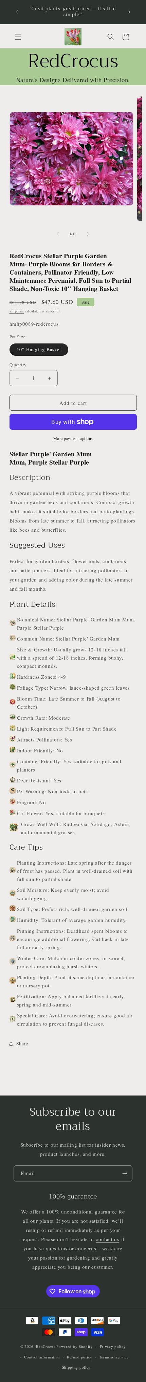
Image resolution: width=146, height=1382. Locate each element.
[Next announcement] (129, 11)
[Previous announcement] (17, 11)
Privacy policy (113, 1346)
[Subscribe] (124, 1173)
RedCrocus (45, 1346)
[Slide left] (58, 233)
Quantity (18, 365)
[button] (18, 36)
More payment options (73, 438)
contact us (107, 1239)
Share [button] (22, 1043)
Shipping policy (76, 1367)
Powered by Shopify (74, 1346)
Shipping (17, 311)
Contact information (42, 1356)
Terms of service (114, 1356)
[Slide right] (87, 233)
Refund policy (79, 1356)
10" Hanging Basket (39, 349)
